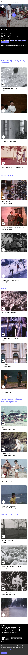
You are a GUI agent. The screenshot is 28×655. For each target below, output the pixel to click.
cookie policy (8, 649)
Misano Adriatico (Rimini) (14, 36)
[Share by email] (8, 51)
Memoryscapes (14, 2)
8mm (9, 35)
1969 (9, 38)
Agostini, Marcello (12, 33)
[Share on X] (4, 51)
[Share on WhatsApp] (6, 51)
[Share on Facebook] (2, 51)
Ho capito (4, 653)
